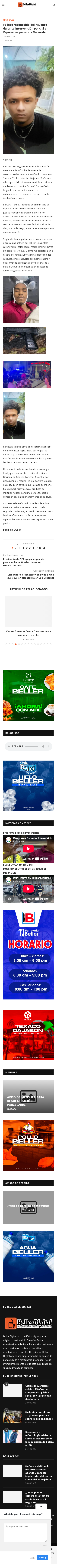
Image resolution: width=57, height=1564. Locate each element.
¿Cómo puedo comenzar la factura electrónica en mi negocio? (37, 1497)
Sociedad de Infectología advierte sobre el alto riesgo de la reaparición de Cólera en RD (39, 1438)
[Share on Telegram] (40, 547)
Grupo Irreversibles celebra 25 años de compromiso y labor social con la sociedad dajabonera (38, 1392)
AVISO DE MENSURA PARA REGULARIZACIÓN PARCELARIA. (25, 1101)
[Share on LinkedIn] (30, 547)
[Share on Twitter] (27, 547)
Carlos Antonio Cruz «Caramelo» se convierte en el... (28, 633)
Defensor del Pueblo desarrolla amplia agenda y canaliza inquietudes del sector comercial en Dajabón (38, 1473)
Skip (32, 1557)
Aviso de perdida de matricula (28, 1206)
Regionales (8, 20)
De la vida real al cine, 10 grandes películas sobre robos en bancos (39, 1415)
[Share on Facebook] (23, 547)
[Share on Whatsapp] (37, 547)
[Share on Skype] (44, 547)
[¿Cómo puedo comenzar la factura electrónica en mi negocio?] (12, 1497)
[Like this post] (17, 547)
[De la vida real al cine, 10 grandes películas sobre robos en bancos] (12, 1417)
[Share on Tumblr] (33, 547)
